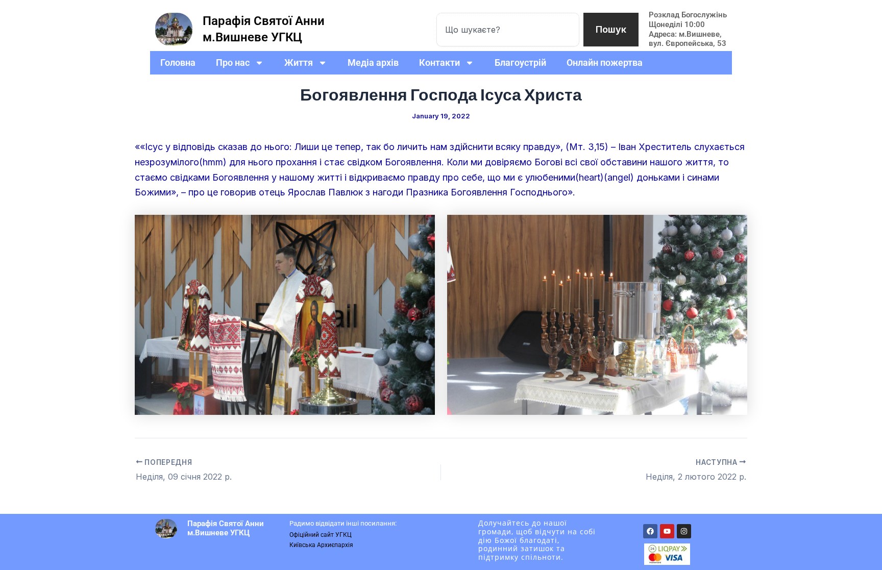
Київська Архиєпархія (321, 545)
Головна (177, 62)
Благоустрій (520, 62)
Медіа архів (373, 62)
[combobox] (507, 29)
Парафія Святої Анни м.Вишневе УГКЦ (225, 528)
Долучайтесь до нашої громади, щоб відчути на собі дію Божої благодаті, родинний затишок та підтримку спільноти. (537, 540)
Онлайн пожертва (605, 62)
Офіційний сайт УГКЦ (320, 534)
